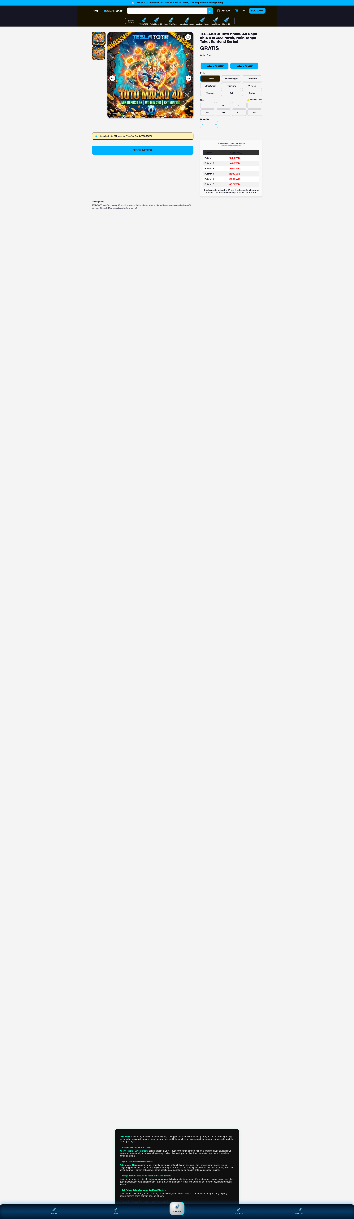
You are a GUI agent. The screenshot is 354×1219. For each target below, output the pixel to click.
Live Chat (299, 1214)
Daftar (177, 1211)
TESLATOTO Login (244, 66)
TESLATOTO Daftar (214, 66)
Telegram (238, 1214)
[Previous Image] (112, 78)
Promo (54, 1214)
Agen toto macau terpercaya (134, 1151)
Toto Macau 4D (127, 1165)
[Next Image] (188, 78)
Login (116, 1214)
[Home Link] (112, 11)
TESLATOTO (142, 150)
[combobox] (167, 11)
